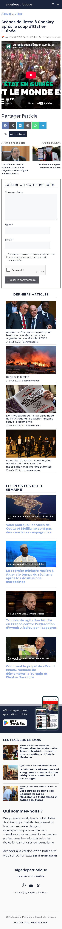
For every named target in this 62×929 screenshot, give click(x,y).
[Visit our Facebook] (23, 886)
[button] (53, 4)
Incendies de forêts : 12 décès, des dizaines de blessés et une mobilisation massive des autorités (29, 463)
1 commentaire (30, 342)
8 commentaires (30, 380)
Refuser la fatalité (17, 376)
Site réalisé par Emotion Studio (31, 922)
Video (19, 13)
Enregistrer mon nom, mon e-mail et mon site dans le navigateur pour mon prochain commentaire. (31, 257)
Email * (9, 239)
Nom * (9, 224)
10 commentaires (31, 470)
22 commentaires (31, 425)
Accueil (7, 13)
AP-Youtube (17, 134)
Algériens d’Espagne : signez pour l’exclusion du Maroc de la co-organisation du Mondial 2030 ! (28, 335)
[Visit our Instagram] (31, 886)
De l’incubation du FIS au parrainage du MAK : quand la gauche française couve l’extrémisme (30, 418)
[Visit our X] (38, 886)
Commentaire (14, 192)
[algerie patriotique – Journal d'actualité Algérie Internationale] (19, 4)
